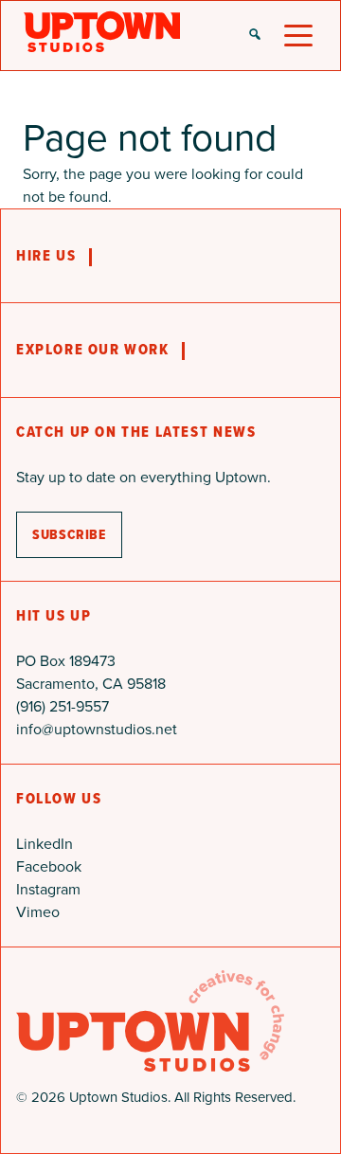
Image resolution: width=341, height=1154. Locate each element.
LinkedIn (44, 844)
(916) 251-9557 (62, 706)
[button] (254, 36)
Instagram (48, 889)
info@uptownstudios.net (96, 729)
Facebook (48, 866)
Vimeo (38, 912)
